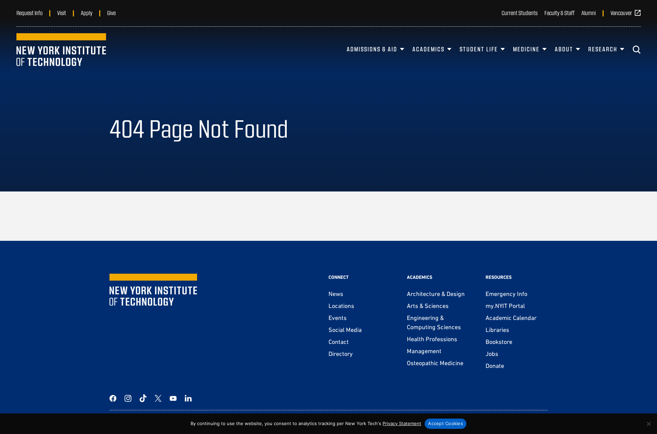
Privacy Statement (402, 423)
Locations (341, 305)
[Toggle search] (636, 50)
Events (337, 317)
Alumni (588, 12)
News (335, 293)
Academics (428, 49)
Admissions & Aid (372, 49)
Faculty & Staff (559, 12)
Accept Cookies (445, 423)
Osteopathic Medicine (435, 363)
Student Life (479, 49)
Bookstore (499, 341)
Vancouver (621, 12)
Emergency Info (506, 293)
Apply (86, 12)
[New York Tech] (61, 49)
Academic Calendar (511, 317)
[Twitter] (158, 398)
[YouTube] (173, 398)
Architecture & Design (436, 293)
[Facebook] (113, 398)
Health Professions (432, 339)
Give (111, 12)
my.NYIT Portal (505, 305)
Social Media (345, 329)
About (564, 49)
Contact (338, 341)
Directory (340, 353)
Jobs (492, 353)
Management (424, 351)
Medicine (526, 49)
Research (602, 49)
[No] (648, 423)
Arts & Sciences (428, 305)
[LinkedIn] (188, 398)
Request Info (29, 12)
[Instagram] (128, 398)
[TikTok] (143, 398)
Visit (61, 12)
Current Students (520, 12)
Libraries (497, 329)
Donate (495, 365)
